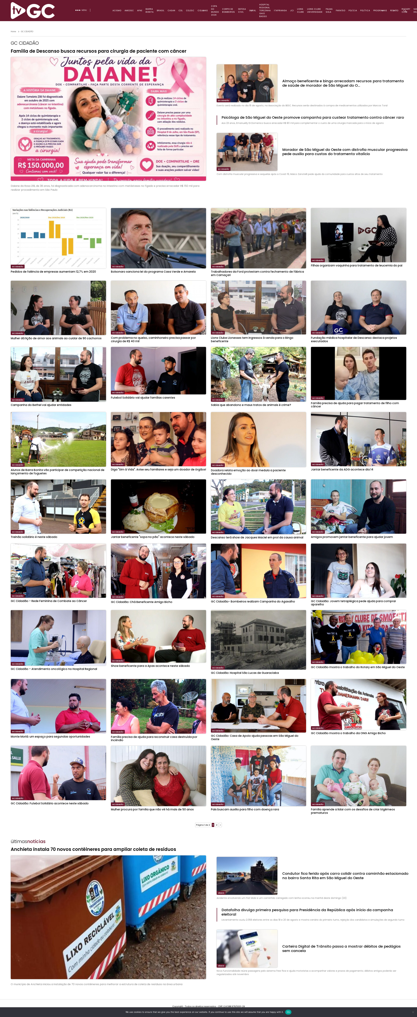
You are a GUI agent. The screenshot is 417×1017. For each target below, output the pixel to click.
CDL (181, 10)
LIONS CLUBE (300, 10)
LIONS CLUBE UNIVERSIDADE (315, 10)
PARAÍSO (340, 10)
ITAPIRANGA (280, 10)
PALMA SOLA (329, 10)
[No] (413, 1012)
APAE (139, 10)
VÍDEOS (221, 893)
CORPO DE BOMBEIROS (228, 10)
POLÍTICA (365, 10)
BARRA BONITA (150, 10)
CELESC (190, 10)
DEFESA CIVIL (242, 10)
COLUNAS (203, 10)
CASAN (171, 10)
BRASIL (160, 10)
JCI (292, 10)
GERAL (252, 10)
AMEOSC (129, 10)
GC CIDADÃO (223, 100)
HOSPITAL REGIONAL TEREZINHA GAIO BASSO (265, 10)
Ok (288, 1012)
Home (13, 31)
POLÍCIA (353, 10)
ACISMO (117, 10)
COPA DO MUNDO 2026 (215, 10)
